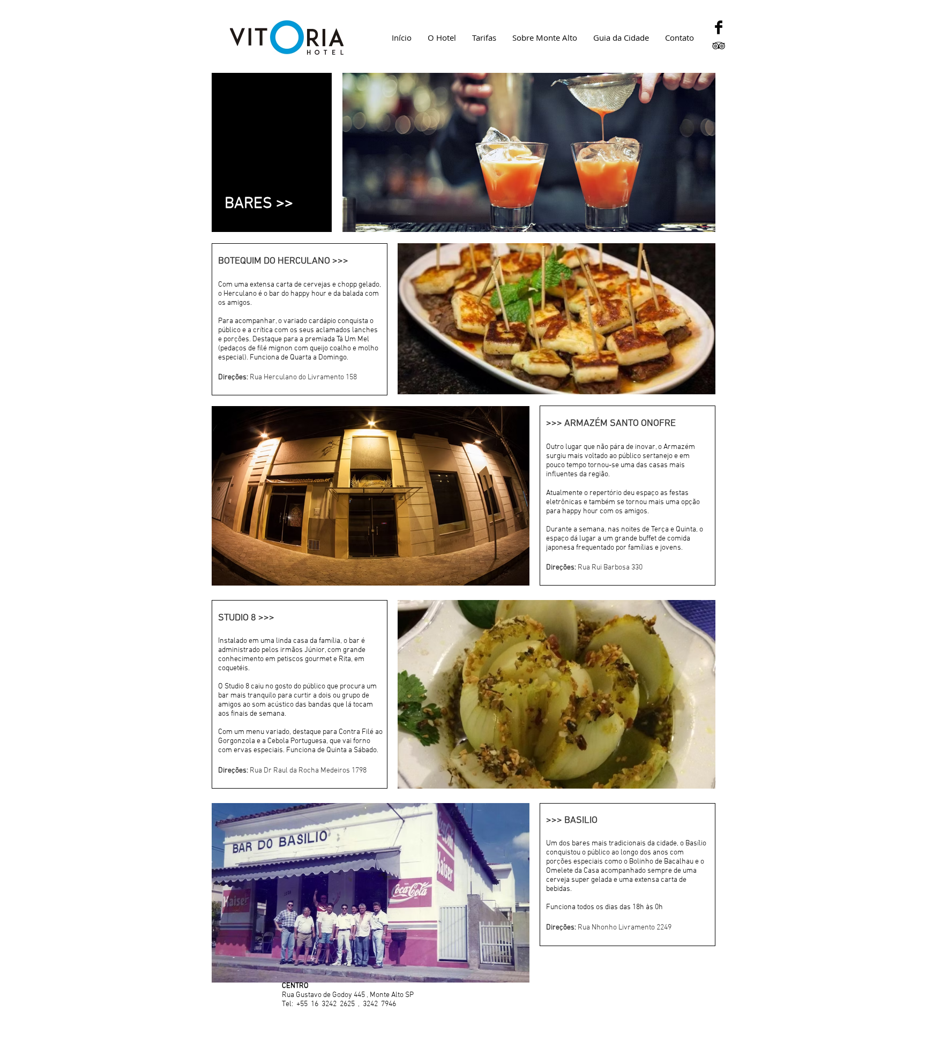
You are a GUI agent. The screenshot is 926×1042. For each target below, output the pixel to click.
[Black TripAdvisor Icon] (719, 46)
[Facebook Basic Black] (719, 27)
